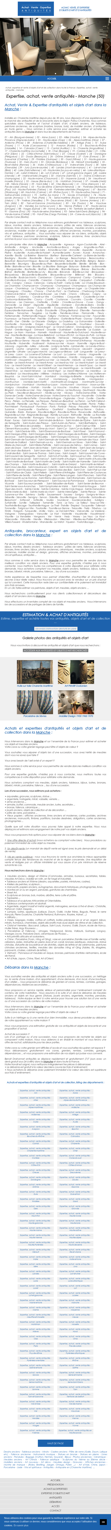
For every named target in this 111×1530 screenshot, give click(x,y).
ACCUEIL (51, 78)
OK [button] (103, 1522)
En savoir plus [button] (21, 1525)
